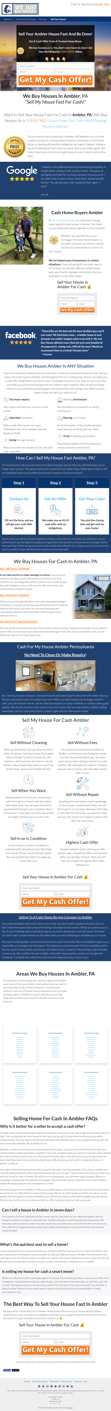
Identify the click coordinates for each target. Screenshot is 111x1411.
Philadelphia (56, 1086)
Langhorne (20, 1078)
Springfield (92, 1082)
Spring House (91, 1084)
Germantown (91, 1041)
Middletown (20, 1092)
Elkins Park (56, 1049)
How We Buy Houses (26, 19)
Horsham (91, 1053)
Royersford (56, 1098)
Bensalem (20, 1049)
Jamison (91, 1057)
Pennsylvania (56, 1082)
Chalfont (20, 1057)
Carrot (70, 1408)
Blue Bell (20, 1051)
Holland (92, 1051)
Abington (20, 1037)
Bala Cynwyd (20, 1045)
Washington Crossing (91, 1094)
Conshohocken (56, 1043)
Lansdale (20, 1084)
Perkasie (56, 1084)
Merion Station (20, 1090)
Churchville (56, 1039)
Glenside (91, 1045)
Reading (56, 1094)
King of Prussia (20, 1076)
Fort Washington (91, 1037)
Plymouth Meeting (56, 1090)
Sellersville (92, 1076)
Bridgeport (20, 1053)
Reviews (43, 19)
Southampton (91, 1080)
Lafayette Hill (20, 1082)
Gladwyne (92, 1043)
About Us (8, 19)
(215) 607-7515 (100, 4)
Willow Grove (91, 1096)
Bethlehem (20, 1047)
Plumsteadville (56, 1088)
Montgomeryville (20, 1094)
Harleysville (91, 1049)
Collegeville (56, 1041)
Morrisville (20, 1096)
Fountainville (56, 1057)
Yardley (92, 1098)
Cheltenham (56, 1037)
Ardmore (20, 1043)
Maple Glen (20, 1086)
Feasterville (56, 1053)
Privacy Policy (54, 1381)
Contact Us (77, 1381)
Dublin (56, 1047)
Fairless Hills (56, 1051)
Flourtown (56, 1055)
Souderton (92, 1078)
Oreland (56, 1080)
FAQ (85, 1381)
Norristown (56, 1078)
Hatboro (91, 1047)
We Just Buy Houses (63, 220)
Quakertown (56, 1092)
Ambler (20, 1041)
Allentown (20, 1039)
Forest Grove (91, 1039)
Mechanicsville (20, 1088)
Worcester (92, 1090)
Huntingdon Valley (92, 1055)
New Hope (56, 1076)
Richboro (56, 1096)
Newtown (20, 1098)
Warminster (91, 1088)
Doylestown (56, 1045)
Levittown (20, 1080)
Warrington (91, 1092)
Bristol (20, 1055)
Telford (92, 1086)
